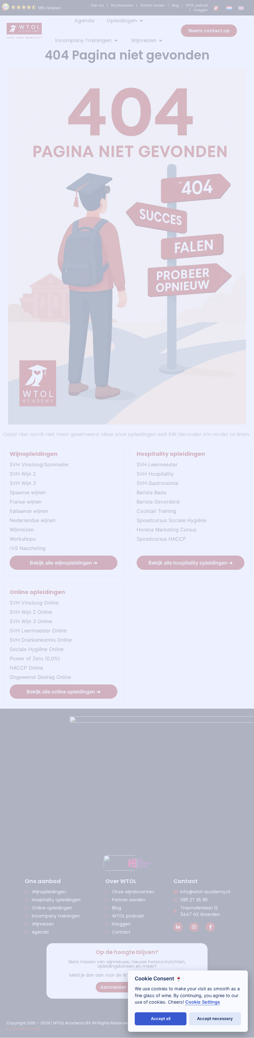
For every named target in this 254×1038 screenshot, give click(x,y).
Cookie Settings (202, 1002)
